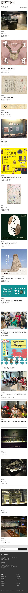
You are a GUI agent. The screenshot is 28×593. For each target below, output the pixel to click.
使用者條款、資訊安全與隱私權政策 (16, 590)
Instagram (19, 578)
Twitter (18, 581)
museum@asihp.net (5, 559)
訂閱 (22, 549)
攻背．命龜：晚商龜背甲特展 (8, 243)
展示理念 (2, 581)
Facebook (18, 576)
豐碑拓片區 (4, 142)
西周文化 (3, 452)
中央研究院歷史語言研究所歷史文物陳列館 (7, 2)
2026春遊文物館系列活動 (7, 368)
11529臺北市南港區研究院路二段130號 (9, 557)
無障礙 (7, 590)
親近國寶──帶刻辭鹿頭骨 (8, 69)
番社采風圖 (4, 207)
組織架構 (2, 583)
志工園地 (2, 590)
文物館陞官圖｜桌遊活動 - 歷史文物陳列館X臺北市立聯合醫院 (13, 332)
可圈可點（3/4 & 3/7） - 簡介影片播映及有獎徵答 (13, 395)
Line (17, 580)
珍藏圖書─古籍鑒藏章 (7, 98)
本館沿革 (2, 578)
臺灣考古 (3, 540)
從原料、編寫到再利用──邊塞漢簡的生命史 (13, 278)
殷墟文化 (3, 511)
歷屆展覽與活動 (23, 7)
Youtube (18, 583)
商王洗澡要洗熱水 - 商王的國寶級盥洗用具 (12, 301)
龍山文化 (3, 33)
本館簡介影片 (3, 576)
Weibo (18, 585)
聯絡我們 (2, 585)
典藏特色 (2, 580)
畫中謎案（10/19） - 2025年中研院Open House (14, 421)
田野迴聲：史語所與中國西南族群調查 (11, 177)
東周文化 (3, 481)
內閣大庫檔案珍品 (5, 113)
